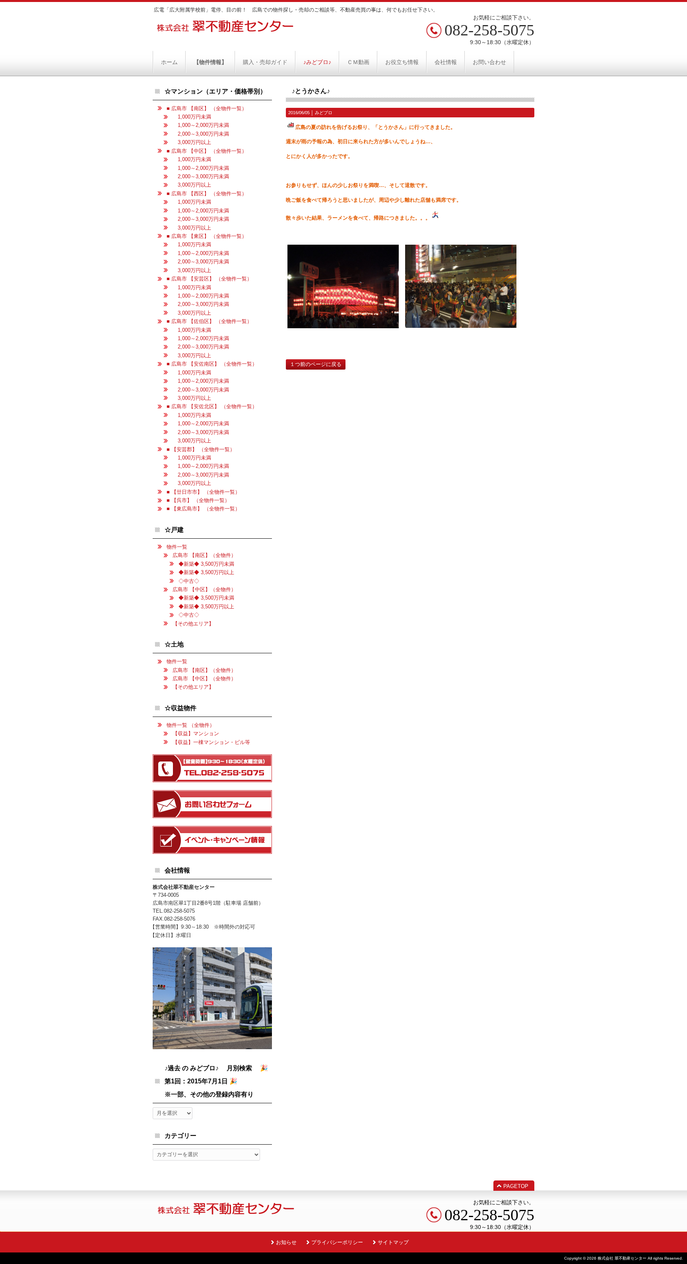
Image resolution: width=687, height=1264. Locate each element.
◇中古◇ (189, 581)
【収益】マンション (196, 733)
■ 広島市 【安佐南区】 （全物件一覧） (212, 364)
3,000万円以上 (192, 142)
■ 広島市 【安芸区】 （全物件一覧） (209, 279)
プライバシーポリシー (337, 1242)
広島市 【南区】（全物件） (204, 555)
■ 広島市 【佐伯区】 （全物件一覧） (209, 321)
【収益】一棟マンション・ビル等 (211, 742)
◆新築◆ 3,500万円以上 (206, 572)
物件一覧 (177, 547)
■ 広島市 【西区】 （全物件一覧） (207, 194)
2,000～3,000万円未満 (201, 134)
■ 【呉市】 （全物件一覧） (198, 500)
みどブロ (323, 112)
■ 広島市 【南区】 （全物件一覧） (207, 108)
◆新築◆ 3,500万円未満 (206, 564)
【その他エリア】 (193, 624)
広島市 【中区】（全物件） (204, 589)
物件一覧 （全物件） (191, 725)
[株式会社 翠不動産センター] (225, 29)
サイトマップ (393, 1242)
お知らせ (286, 1242)
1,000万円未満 (192, 117)
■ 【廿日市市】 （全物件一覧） (203, 492)
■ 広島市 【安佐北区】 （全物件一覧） (212, 406)
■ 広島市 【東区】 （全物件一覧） (207, 236)
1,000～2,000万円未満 (201, 125)
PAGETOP (515, 1186)
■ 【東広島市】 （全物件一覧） (203, 509)
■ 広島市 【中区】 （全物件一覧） (207, 151)
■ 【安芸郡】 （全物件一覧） (201, 449)
